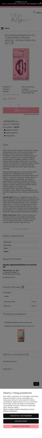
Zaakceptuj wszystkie (21, 426)
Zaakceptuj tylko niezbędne (21, 416)
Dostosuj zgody (21, 421)
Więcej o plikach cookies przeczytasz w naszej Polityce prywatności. (18, 410)
